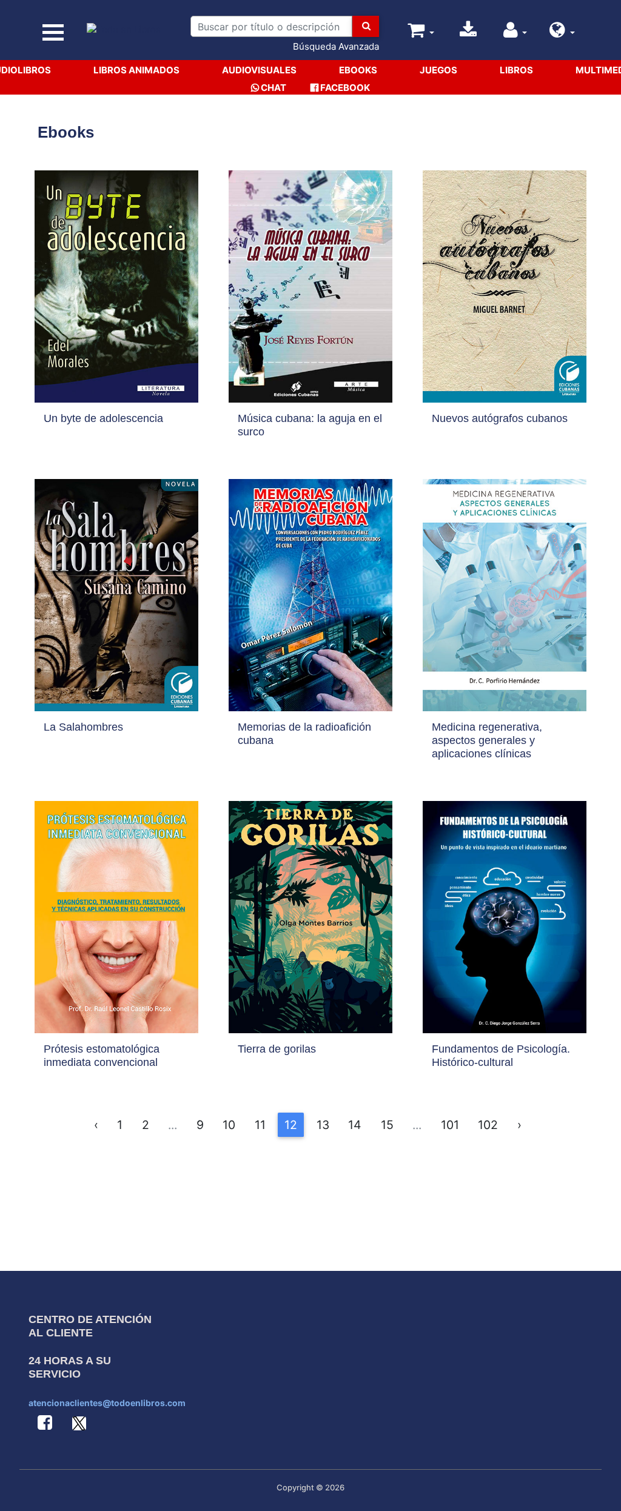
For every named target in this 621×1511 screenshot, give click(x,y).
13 (323, 1124)
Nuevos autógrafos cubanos (500, 418)
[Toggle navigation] (53, 32)
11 (260, 1124)
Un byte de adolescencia (103, 418)
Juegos (438, 70)
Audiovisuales (259, 70)
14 (354, 1124)
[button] (562, 33)
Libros (516, 70)
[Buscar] (365, 26)
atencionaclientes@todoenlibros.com (107, 1403)
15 (387, 1124)
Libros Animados (136, 70)
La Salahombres (83, 727)
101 (450, 1124)
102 (488, 1124)
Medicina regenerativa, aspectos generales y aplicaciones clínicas (487, 740)
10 (229, 1124)
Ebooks (358, 70)
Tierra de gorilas (277, 1049)
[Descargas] (468, 33)
